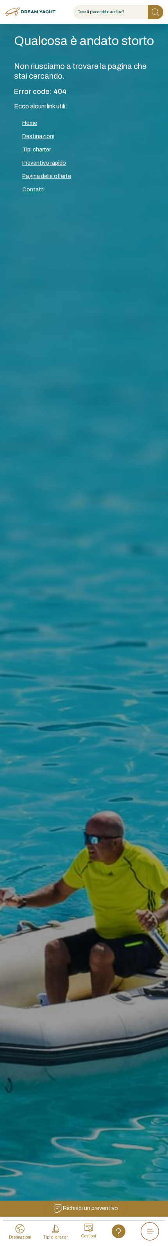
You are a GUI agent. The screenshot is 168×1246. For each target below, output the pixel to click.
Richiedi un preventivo (90, 1208)
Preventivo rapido (44, 163)
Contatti (33, 190)
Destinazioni (38, 136)
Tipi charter (36, 150)
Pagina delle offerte (46, 176)
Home (29, 123)
